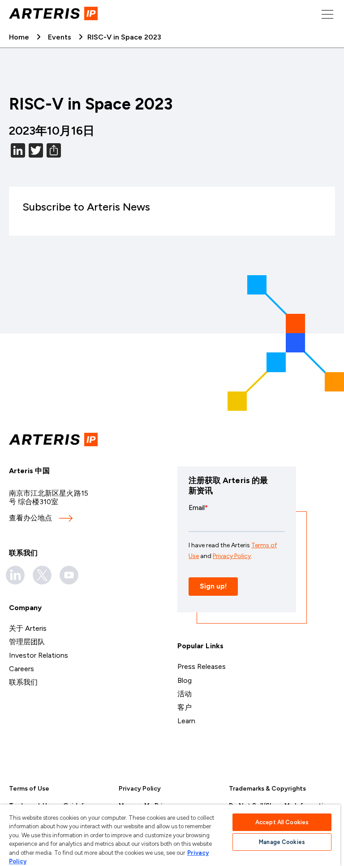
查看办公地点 (30, 518)
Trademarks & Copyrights (267, 788)
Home (19, 37)
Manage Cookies (282, 842)
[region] (170, 835)
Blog (184, 680)
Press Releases (201, 666)
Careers (21, 668)
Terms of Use (29, 788)
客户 (184, 707)
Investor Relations (38, 655)
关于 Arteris (28, 628)
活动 (184, 694)
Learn (186, 721)
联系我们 (23, 682)
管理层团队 (27, 641)
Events (59, 37)
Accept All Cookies (282, 822)
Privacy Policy (140, 788)
